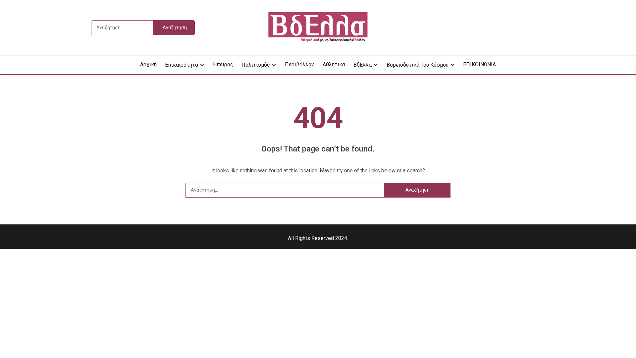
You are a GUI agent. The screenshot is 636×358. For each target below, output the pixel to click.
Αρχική (148, 64)
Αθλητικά (334, 64)
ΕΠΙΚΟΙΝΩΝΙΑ (479, 64)
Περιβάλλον (299, 64)
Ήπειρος (223, 64)
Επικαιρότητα (181, 65)
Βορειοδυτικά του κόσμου (418, 65)
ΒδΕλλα (362, 65)
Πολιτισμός (255, 65)
